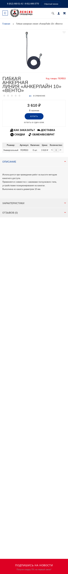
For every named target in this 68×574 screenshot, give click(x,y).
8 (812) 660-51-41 (15, 4)
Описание (9, 161)
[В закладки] (64, 32)
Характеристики (13, 203)
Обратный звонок (51, 4)
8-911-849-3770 (32, 4)
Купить (34, 116)
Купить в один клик (34, 122)
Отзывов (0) (10, 212)
